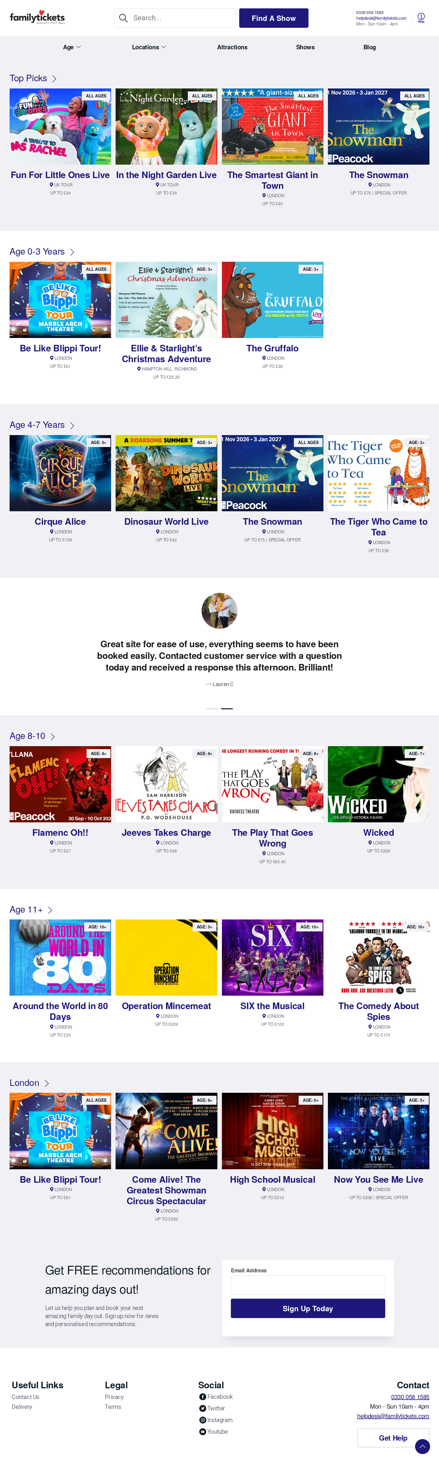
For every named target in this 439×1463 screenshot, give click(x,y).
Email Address (249, 1259)
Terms (113, 1395)
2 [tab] (227, 697)
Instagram (219, 1408)
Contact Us (25, 1385)
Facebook (220, 1385)
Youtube (217, 1420)
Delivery (22, 1395)
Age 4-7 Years (37, 424)
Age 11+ (26, 897)
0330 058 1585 (369, 12)
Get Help (393, 1426)
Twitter (216, 1396)
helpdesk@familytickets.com (381, 18)
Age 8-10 (27, 723)
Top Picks (28, 77)
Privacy (114, 1385)
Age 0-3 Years (37, 250)
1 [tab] (212, 697)
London (24, 1070)
